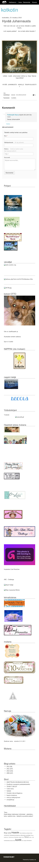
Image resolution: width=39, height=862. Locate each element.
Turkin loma (10, 789)
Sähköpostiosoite (14, 142)
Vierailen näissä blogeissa (14, 793)
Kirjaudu (34, 2)
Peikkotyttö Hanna (13, 115)
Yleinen (13, 98)
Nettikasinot (12, 2)
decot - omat (31, 837)
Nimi (5, 136)
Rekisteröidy (26, 2)
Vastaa (8, 124)
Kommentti (7, 157)
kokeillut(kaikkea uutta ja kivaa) (9, 840)
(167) (10, 773)
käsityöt (25, 840)
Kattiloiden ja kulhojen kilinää (27, 833)
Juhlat (21, 833)
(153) (10, 771)
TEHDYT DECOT (12, 786)
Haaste (15, 832)
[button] (16, 2)
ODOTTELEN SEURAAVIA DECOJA (18, 782)
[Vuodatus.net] (9, 857)
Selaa (20, 2)
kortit (18, 839)
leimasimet (29, 840)
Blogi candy (7, 833)
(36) (9, 766)
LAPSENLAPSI (6, 835)
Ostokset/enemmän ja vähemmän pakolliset (20, 835)
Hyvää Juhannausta (16, 20)
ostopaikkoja (10, 799)
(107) (10, 769)
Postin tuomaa (11, 837)
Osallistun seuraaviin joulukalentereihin (18, 784)
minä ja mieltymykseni (13, 797)
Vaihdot (9, 791)
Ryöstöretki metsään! (18, 837)
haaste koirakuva (12, 795)
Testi (23, 837)
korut (22, 840)
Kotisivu (13, 150)
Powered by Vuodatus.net (29, 859)
